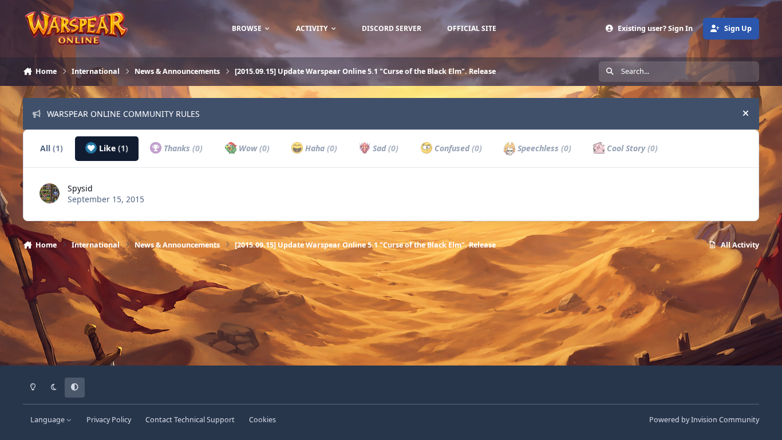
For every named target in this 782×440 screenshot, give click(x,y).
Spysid (80, 188)
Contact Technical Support (190, 420)
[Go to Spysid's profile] (50, 193)
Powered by (704, 420)
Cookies (262, 420)
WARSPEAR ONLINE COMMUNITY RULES (123, 113)
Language (48, 420)
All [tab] (51, 148)
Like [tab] (112, 148)
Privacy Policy (108, 420)
